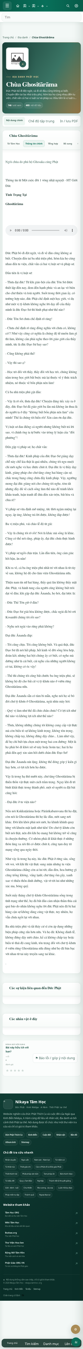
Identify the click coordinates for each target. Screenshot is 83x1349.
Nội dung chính (14, 120)
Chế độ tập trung (41, 121)
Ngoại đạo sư (44, 1194)
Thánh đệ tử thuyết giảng (60, 1180)
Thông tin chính (34, 143)
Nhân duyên (10, 1160)
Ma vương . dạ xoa (45, 1187)
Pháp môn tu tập (12, 1194)
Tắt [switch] (23, 1295)
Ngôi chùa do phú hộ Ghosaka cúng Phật (31, 162)
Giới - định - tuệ (11, 1187)
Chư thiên (28, 1187)
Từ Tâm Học (13, 143)
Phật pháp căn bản (30, 1173)
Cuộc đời (47, 1135)
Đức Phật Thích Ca (14, 1135)
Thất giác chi (25, 1166)
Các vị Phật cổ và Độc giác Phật (48, 1166)
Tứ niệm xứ (60, 1160)
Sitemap (25, 1142)
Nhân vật (60, 1135)
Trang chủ (8, 37)
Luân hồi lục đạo (65, 1187)
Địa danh (23, 37)
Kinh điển (32, 1135)
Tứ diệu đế (9, 1180)
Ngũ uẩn (25, 1160)
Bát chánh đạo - (66, 1173)
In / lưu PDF (69, 121)
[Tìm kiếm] (68, 6)
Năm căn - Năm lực (42, 1160)
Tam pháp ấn (49, 1173)
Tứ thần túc (10, 1166)
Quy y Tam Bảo (26, 1180)
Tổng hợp (53, 143)
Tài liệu (28, 1289)
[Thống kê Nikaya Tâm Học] (76, 1342)
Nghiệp (40, 1180)
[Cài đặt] (76, 6)
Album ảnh (10, 1142)
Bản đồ (74, 1135)
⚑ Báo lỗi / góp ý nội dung (55, 1058)
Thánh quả (29, 1194)
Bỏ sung (67, 143)
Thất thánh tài (11, 1173)
